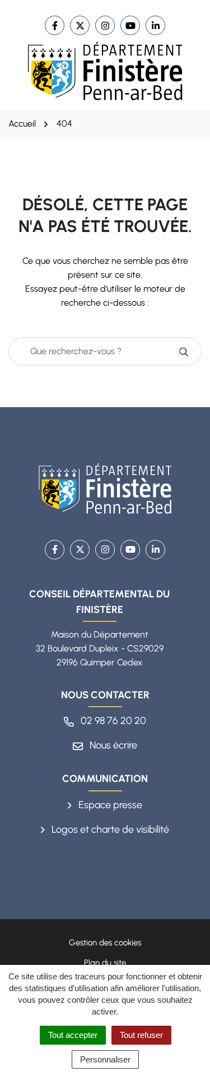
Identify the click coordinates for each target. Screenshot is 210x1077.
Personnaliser (105, 1059)
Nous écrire (112, 745)
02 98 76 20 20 (112, 720)
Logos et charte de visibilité (109, 829)
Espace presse (109, 805)
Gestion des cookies (105, 943)
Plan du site (105, 963)
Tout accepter (72, 1035)
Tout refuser (141, 1035)
